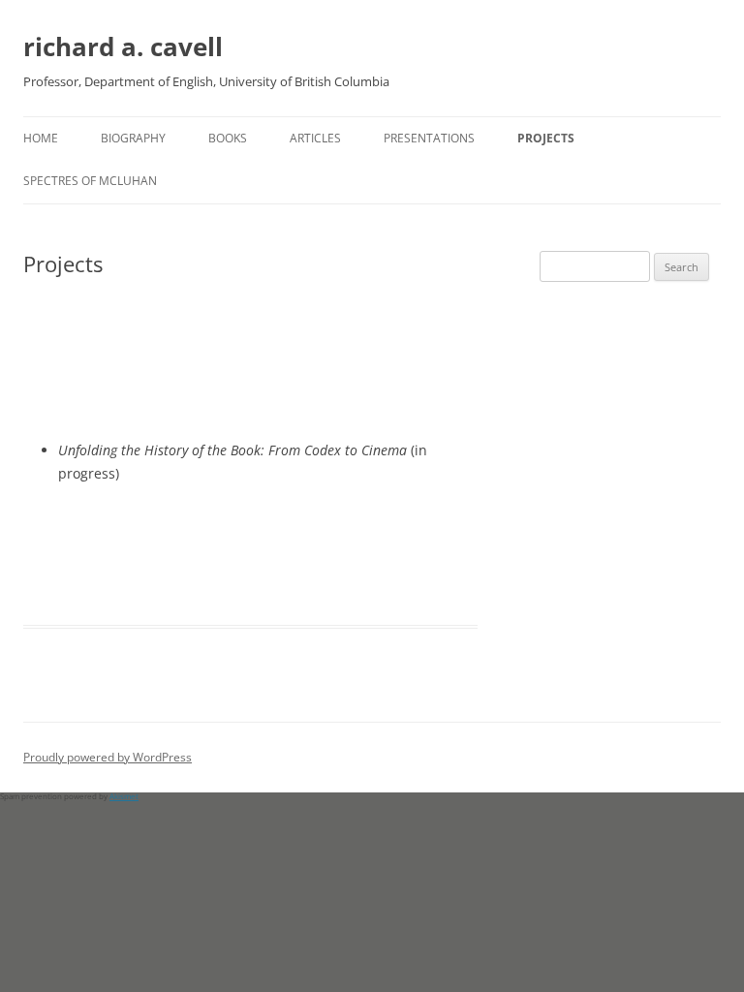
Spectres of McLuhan (90, 180)
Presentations (429, 138)
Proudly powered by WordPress (107, 757)
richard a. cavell (123, 46)
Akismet (124, 795)
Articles (315, 138)
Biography (133, 138)
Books (227, 138)
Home (40, 138)
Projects (545, 138)
